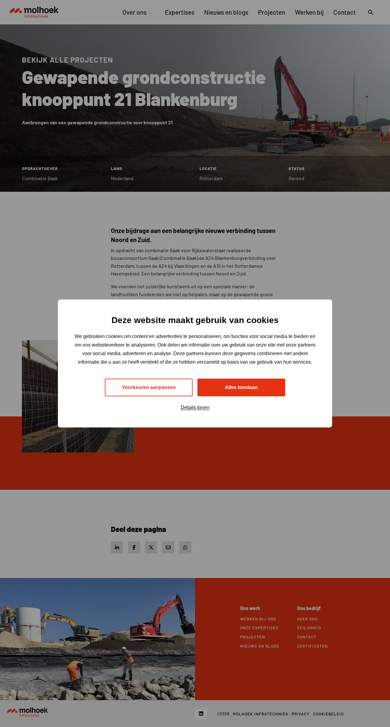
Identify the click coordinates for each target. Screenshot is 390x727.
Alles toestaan (241, 387)
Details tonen (195, 407)
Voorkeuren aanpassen (149, 387)
